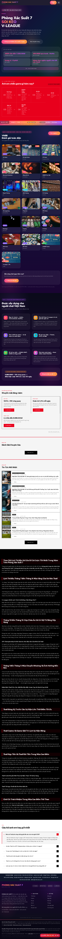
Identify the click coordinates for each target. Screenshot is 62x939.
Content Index (9, 875)
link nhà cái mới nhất (25, 879)
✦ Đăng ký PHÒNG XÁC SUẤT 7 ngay (14, 41)
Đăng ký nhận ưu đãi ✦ (48, 374)
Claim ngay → (9, 410)
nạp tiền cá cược (37, 877)
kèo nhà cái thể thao (27, 875)
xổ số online (53, 875)
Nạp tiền (49, 898)
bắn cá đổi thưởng (8, 877)
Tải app (49, 903)
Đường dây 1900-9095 (14, 909)
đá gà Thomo (46, 875)
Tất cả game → (54, 133)
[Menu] (58, 2)
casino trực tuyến (38, 875)
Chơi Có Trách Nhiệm (8, 925)
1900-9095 (30, 933)
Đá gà (32, 900)
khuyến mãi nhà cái (18, 877)
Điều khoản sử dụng (17, 925)
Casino (32, 898)
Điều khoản (6, 911)
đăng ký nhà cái (28, 877)
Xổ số (32, 903)
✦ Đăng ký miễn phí (11, 280)
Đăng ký (49, 896)
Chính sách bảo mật (26, 925)
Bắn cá (32, 905)
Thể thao (33, 896)
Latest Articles (18, 875)
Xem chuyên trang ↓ (35, 41)
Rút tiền (49, 900)
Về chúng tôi (50, 907)
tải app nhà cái (54, 877)
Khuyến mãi (33, 907)
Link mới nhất (50, 905)
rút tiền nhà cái (46, 877)
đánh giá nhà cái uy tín (36, 879)
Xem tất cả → (31, 452)
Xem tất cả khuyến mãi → (54, 431)
